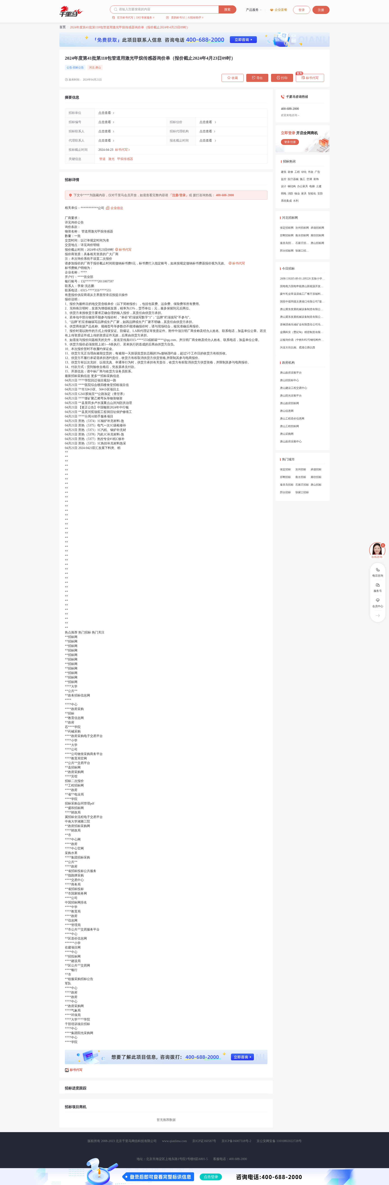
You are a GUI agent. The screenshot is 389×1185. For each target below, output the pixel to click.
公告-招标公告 (75, 67)
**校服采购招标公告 (79, 979)
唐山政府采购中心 (291, 441)
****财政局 (73, 812)
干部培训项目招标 (77, 1024)
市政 (310, 171)
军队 (68, 983)
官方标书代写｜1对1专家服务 (134, 17)
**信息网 (71, 920)
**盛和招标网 (74, 808)
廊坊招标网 (317, 235)
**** (68, 700)
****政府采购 (74, 709)
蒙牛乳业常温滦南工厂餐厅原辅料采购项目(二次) (302, 293)
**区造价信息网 (76, 938)
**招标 (69, 713)
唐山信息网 (287, 410)
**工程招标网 (74, 785)
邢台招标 (285, 492)
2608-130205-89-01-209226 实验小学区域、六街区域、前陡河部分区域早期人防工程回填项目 (302, 278)
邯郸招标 (285, 477)
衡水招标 (300, 477)
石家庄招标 (302, 484)
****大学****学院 (77, 1019)
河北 (92, 67)
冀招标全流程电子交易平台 (84, 817)
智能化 (312, 193)
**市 (68, 835)
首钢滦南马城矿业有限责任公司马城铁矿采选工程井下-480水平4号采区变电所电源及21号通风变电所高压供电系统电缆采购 (302, 324)
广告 (317, 171)
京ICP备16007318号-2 (236, 1141)
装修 (290, 171)
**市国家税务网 (76, 893)
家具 (304, 193)
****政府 (71, 790)
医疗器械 (293, 179)
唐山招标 (316, 484)
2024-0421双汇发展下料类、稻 (99, 448)
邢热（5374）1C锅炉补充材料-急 (101, 421)
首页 (62, 27)
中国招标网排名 (76, 902)
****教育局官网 (76, 758)
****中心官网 (74, 848)
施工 (302, 179)
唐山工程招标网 (289, 426)
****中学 (71, 907)
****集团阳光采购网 (79, 1033)
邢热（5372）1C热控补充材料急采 (102, 443)
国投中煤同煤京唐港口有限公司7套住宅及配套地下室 (302, 301)
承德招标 (316, 469)
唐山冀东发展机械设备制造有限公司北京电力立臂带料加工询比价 (302, 309)
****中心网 (73, 839)
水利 (296, 200)
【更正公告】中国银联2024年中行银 (103, 407)
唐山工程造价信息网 (292, 418)
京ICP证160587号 (204, 1141)
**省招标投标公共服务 (80, 871)
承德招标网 (317, 227)
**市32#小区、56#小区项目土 (98, 389)
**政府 (69, 722)
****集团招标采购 (77, 857)
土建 (318, 186)
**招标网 (71, 637)
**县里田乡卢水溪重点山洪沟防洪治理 (105, 403)
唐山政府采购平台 (291, 372)
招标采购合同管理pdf (79, 803)
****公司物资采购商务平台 (84, 754)
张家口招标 (302, 492)
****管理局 (73, 925)
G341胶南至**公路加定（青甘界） (102, 394)
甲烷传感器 (125, 159)
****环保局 (73, 1015)
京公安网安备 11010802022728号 (279, 1141)
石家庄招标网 (302, 243)
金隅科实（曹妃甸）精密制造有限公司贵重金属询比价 (302, 332)
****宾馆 (71, 776)
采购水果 (71, 853)
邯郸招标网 (287, 235)
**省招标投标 (74, 889)
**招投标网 (73, 956)
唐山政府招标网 (289, 403)
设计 (283, 186)
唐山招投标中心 (289, 380)
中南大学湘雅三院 (77, 821)
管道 (102, 159)
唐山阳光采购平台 (291, 395)
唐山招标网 (317, 243)
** (66, 452)
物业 (297, 193)
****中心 (71, 704)
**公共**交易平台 (77, 763)
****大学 (71, 686)
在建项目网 (73, 947)
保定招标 (285, 469)
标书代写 (310, 78)
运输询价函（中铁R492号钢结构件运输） (302, 339)
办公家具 (302, 186)
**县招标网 (73, 767)
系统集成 (286, 200)
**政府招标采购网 (77, 826)
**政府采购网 (74, 772)
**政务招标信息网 (77, 695)
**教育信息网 (74, 718)
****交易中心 (74, 880)
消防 (290, 193)
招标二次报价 (74, 781)
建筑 (283, 171)
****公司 (71, 749)
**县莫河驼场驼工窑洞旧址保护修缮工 (105, 412)
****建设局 (73, 961)
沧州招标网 (302, 227)
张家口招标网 (302, 250)
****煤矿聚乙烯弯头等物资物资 (100, 398)
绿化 (304, 171)
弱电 (283, 193)
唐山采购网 (287, 433)
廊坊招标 (316, 477)
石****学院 (73, 727)
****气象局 (73, 1010)
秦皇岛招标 (287, 484)
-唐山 (98, 67)
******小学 (73, 943)
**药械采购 (73, 731)
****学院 (71, 799)
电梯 (312, 186)
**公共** (71, 691)
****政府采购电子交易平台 (84, 736)
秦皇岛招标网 (287, 243)
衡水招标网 (302, 235)
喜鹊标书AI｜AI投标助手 (186, 17)
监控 (283, 179)
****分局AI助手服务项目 (95, 416)
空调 (309, 179)
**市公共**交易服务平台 (82, 929)
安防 (320, 193)
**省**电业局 (74, 794)
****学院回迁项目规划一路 (97, 380)
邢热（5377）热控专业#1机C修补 (101, 439)
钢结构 (292, 186)
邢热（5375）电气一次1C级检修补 (102, 425)
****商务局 (73, 884)
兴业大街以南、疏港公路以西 (297, 347)
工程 (297, 171)
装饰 (316, 179)
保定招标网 (287, 227)
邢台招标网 (287, 250)
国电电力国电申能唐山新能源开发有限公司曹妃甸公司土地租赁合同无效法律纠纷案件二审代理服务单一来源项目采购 (302, 286)
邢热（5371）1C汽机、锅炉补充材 (102, 430)
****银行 (71, 970)
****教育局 (73, 911)
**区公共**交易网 (77, 965)
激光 (111, 159)
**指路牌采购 (74, 875)
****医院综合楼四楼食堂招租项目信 (103, 385)
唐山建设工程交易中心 (293, 388)
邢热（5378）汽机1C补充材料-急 (101, 434)
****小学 (71, 740)
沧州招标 (300, 469)
